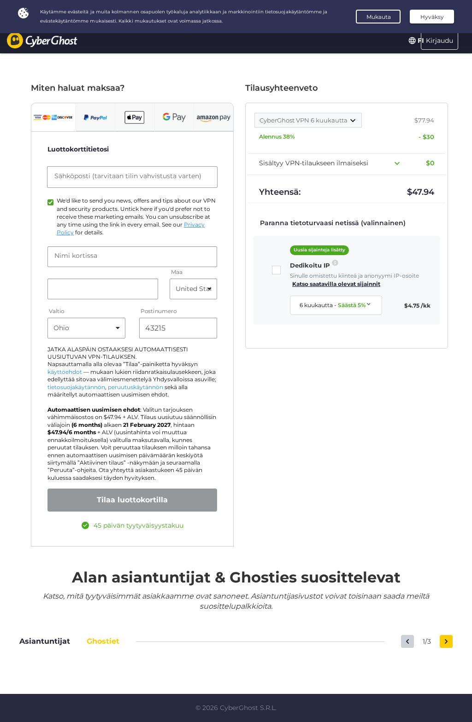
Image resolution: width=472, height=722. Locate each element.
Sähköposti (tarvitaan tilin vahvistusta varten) (127, 176)
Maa (177, 271)
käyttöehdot (64, 372)
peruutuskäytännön (135, 387)
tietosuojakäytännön (76, 387)
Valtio (57, 311)
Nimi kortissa (75, 255)
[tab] (53, 117)
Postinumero (159, 311)
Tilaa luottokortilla (132, 499)
